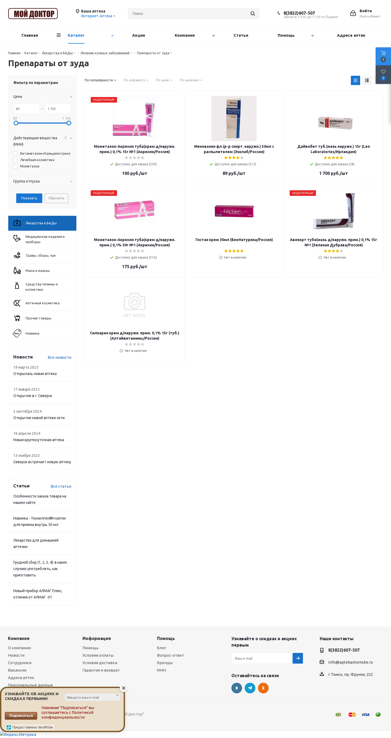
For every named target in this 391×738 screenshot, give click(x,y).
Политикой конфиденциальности (67, 714)
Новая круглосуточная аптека (38, 440)
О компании (19, 648)
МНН (161, 670)
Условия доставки (99, 662)
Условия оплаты (98, 655)
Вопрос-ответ (170, 655)
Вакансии (17, 670)
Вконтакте (236, 688)
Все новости (59, 357)
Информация (96, 638)
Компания (19, 638)
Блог (161, 648)
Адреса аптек (21, 677)
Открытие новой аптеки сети (39, 418)
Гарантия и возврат (101, 670)
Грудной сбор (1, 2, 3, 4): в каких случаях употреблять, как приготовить (40, 568)
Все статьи (61, 486)
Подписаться (21, 715)
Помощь (90, 648)
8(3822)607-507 (299, 13)
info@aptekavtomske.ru (350, 662)
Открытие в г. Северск (32, 396)
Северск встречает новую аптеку (42, 462)
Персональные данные (30, 685)
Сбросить (56, 198)
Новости (16, 655)
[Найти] (252, 13)
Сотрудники (19, 662)
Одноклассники (263, 688)
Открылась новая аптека (35, 374)
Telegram (250, 688)
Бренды (165, 662)
